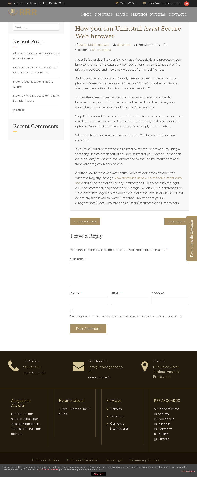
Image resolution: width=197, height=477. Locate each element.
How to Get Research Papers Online (33, 84)
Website (158, 292)
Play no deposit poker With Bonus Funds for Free (36, 56)
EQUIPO (122, 14)
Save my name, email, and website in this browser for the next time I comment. (126, 316)
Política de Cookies (45, 460)
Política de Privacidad (82, 460)
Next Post (175, 221)
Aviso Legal (114, 460)
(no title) (18, 109)
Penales (116, 409)
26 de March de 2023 (94, 44)
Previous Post (86, 221)
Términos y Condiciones (147, 460)
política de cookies (48, 469)
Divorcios (116, 416)
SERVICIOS (139, 14)
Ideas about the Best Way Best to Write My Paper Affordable (35, 70)
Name (75, 292)
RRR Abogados (188, 471)
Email (116, 292)
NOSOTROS (104, 14)
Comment (78, 258)
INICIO (86, 14)
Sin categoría (101, 49)
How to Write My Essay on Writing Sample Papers (36, 98)
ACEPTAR (98, 474)
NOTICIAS (158, 14)
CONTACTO (178, 14)
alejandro (123, 44)
